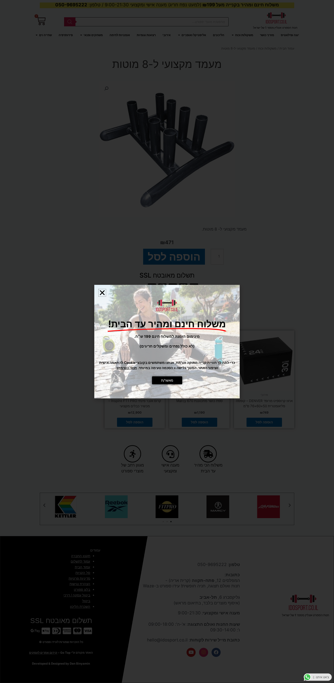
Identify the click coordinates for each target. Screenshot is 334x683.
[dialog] (167, 341)
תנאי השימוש (127, 368)
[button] (102, 292)
